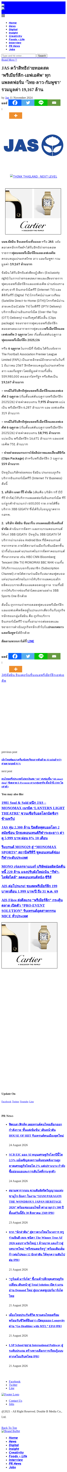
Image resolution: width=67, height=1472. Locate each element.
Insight (13, 32)
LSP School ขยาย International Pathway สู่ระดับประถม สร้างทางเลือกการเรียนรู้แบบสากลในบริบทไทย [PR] (36, 1351)
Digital (13, 29)
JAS (4, 675)
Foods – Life (17, 39)
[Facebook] (14, 102)
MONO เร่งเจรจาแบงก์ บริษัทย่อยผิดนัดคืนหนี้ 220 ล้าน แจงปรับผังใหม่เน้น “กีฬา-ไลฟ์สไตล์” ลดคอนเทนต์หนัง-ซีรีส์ (33, 872)
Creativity (15, 35)
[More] (16, 112)
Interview (15, 42)
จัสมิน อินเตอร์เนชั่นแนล (24, 675)
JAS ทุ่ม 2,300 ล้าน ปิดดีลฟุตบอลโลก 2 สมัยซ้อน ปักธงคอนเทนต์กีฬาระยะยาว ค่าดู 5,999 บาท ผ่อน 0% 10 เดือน (32, 832)
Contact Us (15, 1400)
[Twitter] (27, 102)
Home (13, 22)
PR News (14, 45)
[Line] (40, 102)
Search (42, 55)
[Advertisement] (33, 717)
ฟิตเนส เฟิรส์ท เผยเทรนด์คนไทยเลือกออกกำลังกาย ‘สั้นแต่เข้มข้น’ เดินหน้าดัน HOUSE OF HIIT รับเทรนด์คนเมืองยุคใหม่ (36, 1130)
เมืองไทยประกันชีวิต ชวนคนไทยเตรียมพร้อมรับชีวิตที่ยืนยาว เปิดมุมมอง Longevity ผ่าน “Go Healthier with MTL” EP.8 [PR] (37, 1320)
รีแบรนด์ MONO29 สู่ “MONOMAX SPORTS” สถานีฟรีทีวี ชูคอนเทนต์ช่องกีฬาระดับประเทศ (30, 852)
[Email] (53, 102)
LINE (31, 641)
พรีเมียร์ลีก (48, 675)
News (12, 25)
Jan (7, 97)
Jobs (12, 49)
